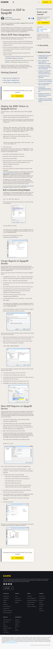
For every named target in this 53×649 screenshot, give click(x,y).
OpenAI (16, 630)
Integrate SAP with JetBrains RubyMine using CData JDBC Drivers (45, 100)
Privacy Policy (12, 641)
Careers (40, 608)
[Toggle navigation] (13, 2)
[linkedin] (4, 584)
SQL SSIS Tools (18, 600)
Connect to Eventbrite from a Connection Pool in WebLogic (45, 80)
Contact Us (41, 610)
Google (16, 624)
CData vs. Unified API (31, 606)
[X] (6, 584)
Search (39, 2)
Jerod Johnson (8, 17)
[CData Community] (11, 584)
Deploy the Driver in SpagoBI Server (11, 78)
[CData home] (5, 2)
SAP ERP (7, 62)
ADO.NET (5, 600)
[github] (9, 584)
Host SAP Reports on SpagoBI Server (11, 82)
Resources (5, 626)
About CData (42, 596)
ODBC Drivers (6, 596)
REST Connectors (6, 606)
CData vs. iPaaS (30, 604)
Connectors (29, 596)
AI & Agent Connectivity (32, 600)
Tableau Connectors (7, 612)
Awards (40, 602)
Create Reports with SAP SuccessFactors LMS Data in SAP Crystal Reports (45, 67)
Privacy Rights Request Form (11, 642)
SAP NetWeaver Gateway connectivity (14, 58)
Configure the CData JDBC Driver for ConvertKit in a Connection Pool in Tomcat (44, 72)
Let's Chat (45, 2)
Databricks (17, 621)
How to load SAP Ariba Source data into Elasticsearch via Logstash (44, 62)
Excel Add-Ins (6, 608)
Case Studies (6, 621)
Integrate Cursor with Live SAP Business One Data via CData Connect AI (44, 95)
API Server (5, 604)
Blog (4, 624)
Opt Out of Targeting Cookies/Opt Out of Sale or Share (40, 645)
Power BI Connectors (7, 610)
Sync (16, 596)
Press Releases (42, 598)
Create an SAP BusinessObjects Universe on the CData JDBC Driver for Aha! (45, 89)
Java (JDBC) (5, 598)
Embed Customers (31, 602)
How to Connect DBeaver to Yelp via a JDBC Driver (44, 84)
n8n (16, 628)
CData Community (7, 619)
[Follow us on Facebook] (29, 18)
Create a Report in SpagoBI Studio (11, 80)
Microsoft (17, 626)
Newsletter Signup (7, 628)
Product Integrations (31, 598)
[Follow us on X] (31, 18)
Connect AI (17, 598)
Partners (41, 606)
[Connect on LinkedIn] (33, 18)
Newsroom (41, 600)
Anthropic (17, 619)
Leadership (41, 604)
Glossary (5, 630)
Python (4, 602)
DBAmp (16, 602)
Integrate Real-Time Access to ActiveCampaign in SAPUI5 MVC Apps (45, 57)
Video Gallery (6, 632)
